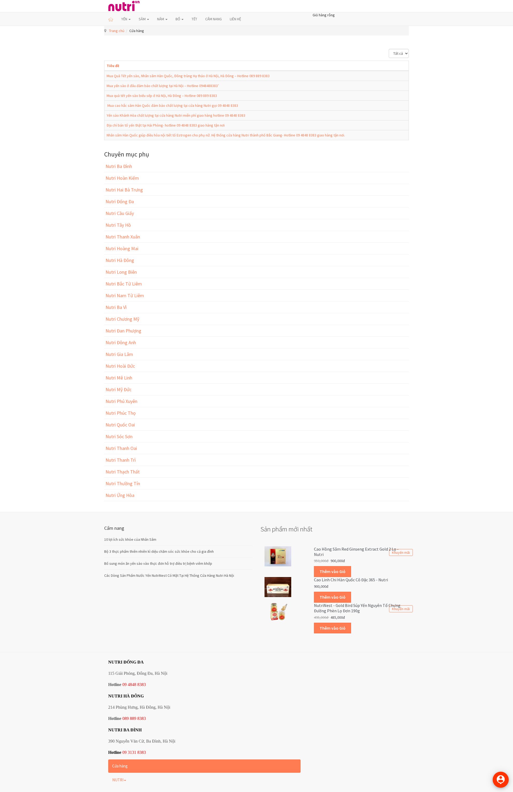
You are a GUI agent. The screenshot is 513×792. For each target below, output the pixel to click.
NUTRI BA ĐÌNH (125, 730)
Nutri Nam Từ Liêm (125, 295)
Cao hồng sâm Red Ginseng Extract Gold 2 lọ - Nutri (356, 551)
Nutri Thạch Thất (123, 472)
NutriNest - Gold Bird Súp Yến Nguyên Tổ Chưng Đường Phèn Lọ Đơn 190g (357, 608)
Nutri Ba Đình (119, 166)
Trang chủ (117, 30)
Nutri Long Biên (121, 272)
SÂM (142, 19)
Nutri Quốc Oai (120, 425)
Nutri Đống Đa (120, 201)
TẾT (194, 19)
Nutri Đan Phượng (123, 331)
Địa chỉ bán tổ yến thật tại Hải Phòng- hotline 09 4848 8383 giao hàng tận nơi (166, 125)
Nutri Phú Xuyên (121, 401)
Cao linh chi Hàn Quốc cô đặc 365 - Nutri (351, 579)
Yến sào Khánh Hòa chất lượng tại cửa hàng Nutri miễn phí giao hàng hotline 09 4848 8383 (176, 115)
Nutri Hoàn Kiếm (122, 178)
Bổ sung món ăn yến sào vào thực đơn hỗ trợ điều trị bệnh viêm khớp (158, 563)
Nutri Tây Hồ (118, 225)
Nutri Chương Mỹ (122, 319)
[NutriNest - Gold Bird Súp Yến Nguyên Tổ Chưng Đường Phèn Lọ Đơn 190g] (278, 611)
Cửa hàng (120, 766)
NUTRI (117, 779)
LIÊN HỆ (235, 19)
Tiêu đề (113, 65)
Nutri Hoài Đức (120, 366)
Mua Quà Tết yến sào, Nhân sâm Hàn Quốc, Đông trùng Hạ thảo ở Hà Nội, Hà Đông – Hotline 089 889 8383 (188, 75)
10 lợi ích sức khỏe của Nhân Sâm (130, 539)
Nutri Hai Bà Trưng (124, 190)
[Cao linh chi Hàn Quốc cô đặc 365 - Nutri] (278, 586)
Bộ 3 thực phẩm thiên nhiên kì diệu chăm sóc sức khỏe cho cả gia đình (159, 551)
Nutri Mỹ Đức (118, 389)
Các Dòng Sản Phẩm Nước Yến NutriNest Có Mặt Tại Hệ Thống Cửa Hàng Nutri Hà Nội (169, 575)
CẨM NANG (213, 19)
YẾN (124, 19)
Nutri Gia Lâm (119, 354)
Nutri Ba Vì (116, 307)
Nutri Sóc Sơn (119, 436)
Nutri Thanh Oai (121, 448)
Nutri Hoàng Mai (122, 248)
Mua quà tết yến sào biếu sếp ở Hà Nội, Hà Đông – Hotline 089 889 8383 (162, 95)
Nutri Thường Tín (123, 483)
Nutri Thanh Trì (121, 460)
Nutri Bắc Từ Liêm (124, 284)
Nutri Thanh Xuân (123, 237)
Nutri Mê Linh (119, 378)
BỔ (178, 19)
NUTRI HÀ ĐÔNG (126, 696)
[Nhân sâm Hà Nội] (124, 6)
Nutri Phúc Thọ (121, 413)
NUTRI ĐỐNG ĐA (126, 662)
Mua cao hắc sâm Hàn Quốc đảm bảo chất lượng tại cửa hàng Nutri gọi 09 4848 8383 (172, 105)
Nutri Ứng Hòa (120, 495)
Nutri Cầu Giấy (120, 213)
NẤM (161, 19)
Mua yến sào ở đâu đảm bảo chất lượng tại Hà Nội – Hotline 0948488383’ (163, 85)
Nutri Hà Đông (120, 260)
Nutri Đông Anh (121, 342)
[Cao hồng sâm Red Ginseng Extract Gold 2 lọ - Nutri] (278, 556)
